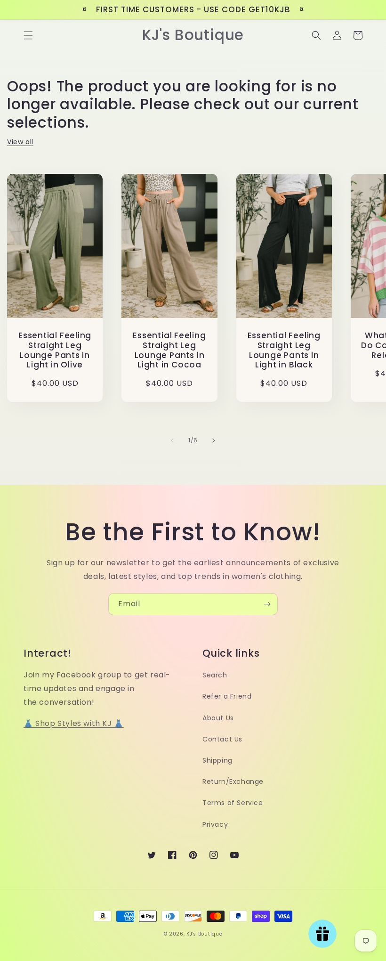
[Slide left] (172, 440)
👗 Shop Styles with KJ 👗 (74, 723)
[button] (28, 35)
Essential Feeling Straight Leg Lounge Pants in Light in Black (284, 350)
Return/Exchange (233, 781)
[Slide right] (213, 440)
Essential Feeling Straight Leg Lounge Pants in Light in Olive (54, 350)
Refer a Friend (226, 696)
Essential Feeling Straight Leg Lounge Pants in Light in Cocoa (169, 350)
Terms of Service (232, 802)
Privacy (215, 824)
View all (20, 142)
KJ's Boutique (204, 933)
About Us (218, 718)
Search (214, 675)
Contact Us (222, 739)
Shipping (217, 760)
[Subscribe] (267, 604)
